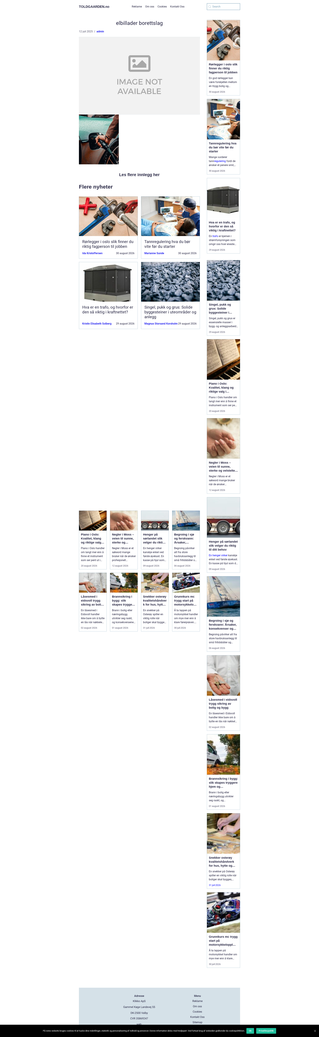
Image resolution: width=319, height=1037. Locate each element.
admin (100, 31)
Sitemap (197, 1022)
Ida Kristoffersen (92, 253)
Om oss (149, 6)
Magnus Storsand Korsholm (161, 323)
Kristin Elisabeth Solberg (96, 323)
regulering (220, 161)
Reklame (137, 6)
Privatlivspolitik (266, 1031)
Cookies (162, 6)
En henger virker (218, 555)
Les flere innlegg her (139, 174)
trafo (215, 236)
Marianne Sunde (154, 253)
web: (139, 1024)
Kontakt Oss (177, 6)
